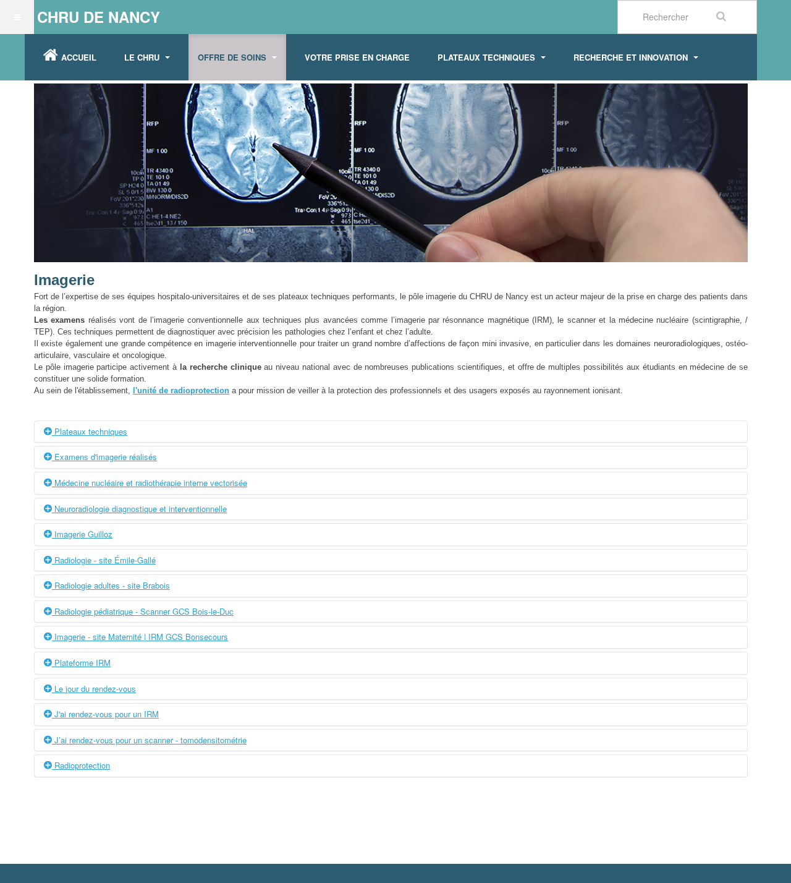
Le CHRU (143, 57)
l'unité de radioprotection (181, 390)
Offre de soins (233, 57)
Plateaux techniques (488, 57)
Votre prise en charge (357, 57)
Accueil (78, 57)
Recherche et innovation (631, 57)
